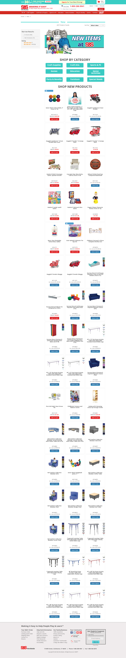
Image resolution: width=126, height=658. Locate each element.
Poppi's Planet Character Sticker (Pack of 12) (95, 208)
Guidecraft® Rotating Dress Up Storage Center (95, 406)
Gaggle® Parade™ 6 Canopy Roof (74, 141)
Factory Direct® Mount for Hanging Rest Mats (54, 307)
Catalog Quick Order (27, 634)
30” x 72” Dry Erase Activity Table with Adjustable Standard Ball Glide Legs (75, 374)
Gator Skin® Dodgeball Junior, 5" (75, 473)
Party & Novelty (80, 12)
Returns (23, 639)
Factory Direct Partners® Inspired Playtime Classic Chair (95, 374)
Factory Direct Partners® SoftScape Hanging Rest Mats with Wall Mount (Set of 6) (75, 340)
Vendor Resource (41, 640)
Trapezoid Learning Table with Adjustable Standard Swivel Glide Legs (75, 540)
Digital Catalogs (41, 637)
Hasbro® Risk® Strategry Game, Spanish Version (54, 174)
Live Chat (66, 6)
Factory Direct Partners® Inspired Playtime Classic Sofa (95, 307)
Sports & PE (53, 12)
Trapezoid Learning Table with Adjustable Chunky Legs (95, 540)
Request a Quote (41, 634)
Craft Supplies (30, 12)
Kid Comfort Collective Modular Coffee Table (95, 473)
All (24, 12)
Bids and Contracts (42, 635)
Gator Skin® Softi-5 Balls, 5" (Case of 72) (54, 108)
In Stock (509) (28, 35)
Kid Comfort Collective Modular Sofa (54, 473)
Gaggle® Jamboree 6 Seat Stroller (95, 108)
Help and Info (40, 632)
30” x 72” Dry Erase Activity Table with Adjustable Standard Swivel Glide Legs (95, 341)
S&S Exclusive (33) (29, 38)
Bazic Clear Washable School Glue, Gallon (54, 241)
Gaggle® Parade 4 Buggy (54, 274)
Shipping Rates (25, 635)
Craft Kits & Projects (42, 12)
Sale (101, 12)
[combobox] (97, 25)
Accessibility (40, 642)
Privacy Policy (95, 645)
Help (96, 6)
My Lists (102, 6)
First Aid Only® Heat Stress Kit (54, 406)
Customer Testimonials (60, 640)
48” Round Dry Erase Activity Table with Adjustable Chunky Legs (74, 573)
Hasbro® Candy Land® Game (54, 208)
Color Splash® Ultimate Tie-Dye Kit (74, 241)
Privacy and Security (59, 634)
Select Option (95, 119)
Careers (55, 639)
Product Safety (57, 635)
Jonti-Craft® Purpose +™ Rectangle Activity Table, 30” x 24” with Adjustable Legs (75, 108)
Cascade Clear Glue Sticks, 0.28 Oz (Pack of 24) (75, 174)
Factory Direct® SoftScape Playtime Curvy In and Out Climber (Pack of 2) (95, 274)
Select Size (75, 119)
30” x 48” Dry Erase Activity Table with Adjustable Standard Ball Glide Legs (95, 573)
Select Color (54, 285)
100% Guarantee (58, 632)
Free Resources (41, 639)
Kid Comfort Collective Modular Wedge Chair (75, 506)
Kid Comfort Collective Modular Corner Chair (54, 539)
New (28, 16)
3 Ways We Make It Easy (60, 642)
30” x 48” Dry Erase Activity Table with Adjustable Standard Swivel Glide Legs (54, 606)
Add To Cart (54, 119)
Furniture (94, 12)
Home (22, 16)
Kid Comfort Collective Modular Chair (54, 506)
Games (89, 12)
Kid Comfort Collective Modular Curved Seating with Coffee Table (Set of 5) (54, 440)
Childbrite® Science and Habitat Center (75, 406)
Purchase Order (25, 632)
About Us (56, 637)
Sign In (64, 2)
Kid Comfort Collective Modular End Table (95, 506)
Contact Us (24, 637)
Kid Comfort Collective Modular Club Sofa (95, 440)
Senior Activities (69, 12)
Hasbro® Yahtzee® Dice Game (74, 208)
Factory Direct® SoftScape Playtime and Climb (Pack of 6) (75, 307)
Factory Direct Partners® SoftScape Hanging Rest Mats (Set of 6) (54, 341)
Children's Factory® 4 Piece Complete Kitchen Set (95, 241)
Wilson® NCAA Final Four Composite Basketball (95, 174)
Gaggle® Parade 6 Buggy (75, 274)
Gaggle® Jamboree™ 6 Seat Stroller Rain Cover (54, 141)
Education (61, 12)
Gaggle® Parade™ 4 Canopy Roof (95, 141)
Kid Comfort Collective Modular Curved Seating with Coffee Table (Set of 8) (74, 440)
